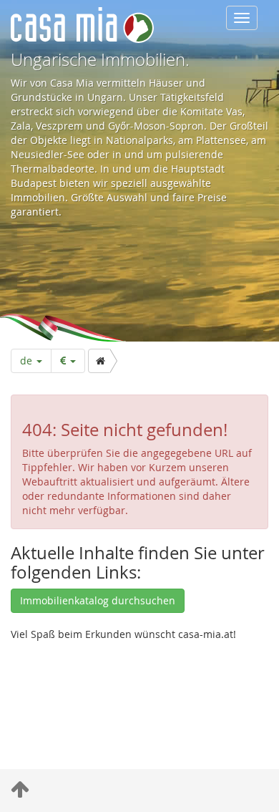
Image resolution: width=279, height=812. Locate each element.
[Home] (99, 360)
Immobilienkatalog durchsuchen (97, 600)
